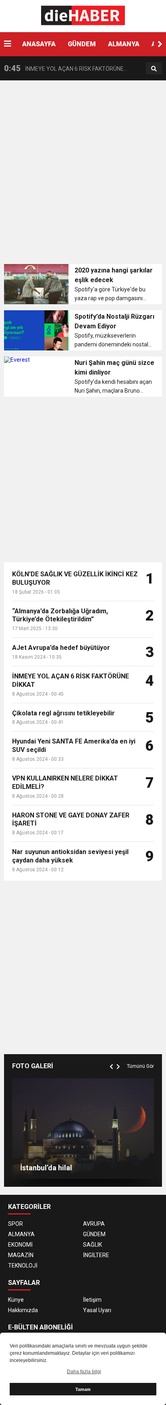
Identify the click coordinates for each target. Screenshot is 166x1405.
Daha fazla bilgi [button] (84, 1371)
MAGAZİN (20, 1255)
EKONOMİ (20, 1244)
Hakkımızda (23, 1310)
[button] (160, 44)
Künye (16, 1299)
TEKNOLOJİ (22, 1265)
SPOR (15, 1224)
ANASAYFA (39, 44)
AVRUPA (94, 1224)
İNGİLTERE (96, 1255)
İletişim (92, 1299)
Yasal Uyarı (97, 1310)
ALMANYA (123, 44)
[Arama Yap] (154, 69)
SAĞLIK (92, 1244)
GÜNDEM (82, 44)
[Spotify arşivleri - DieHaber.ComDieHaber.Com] (83, 15)
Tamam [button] (83, 1389)
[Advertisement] (83, 175)
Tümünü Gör (140, 1066)
